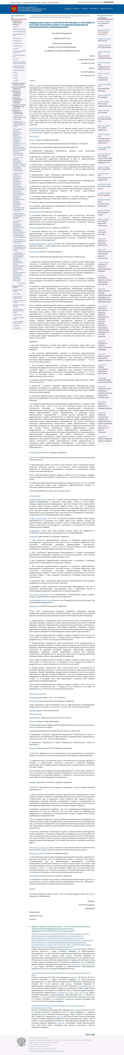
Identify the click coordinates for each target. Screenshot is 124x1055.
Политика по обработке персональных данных (46, 1051)
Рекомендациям (86, 986)
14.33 (35, 966)
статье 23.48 (37, 714)
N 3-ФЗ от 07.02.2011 (103, 110)
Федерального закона (68, 949)
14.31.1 (83, 964)
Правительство (106, 9)
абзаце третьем (37, 697)
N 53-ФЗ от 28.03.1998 (104, 210)
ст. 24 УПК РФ (102, 386)
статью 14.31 (35, 251)
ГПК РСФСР (16, 294)
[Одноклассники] (92, 1034)
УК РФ (15, 77)
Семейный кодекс (18, 70)
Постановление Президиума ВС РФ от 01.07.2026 (19, 117)
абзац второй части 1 (39, 499)
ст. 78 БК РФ (101, 288)
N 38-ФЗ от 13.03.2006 (104, 95)
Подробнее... (22, 283)
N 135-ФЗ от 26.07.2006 (104, 125)
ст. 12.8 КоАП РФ (102, 306)
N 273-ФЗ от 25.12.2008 (104, 84)
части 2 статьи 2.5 (38, 128)
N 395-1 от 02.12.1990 (103, 219)
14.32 (93, 964)
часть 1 (33, 140)
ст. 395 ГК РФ (101, 249)
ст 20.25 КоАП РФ (103, 262)
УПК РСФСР (17, 328)
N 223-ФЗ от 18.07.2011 (104, 154)
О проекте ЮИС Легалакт (31, 2)
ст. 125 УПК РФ (102, 378)
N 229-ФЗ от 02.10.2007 (104, 199)
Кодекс (38, 85)
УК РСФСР (16, 325)
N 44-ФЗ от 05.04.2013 (104, 193)
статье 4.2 (35, 136)
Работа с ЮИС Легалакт (50, 2)
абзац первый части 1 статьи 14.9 (43, 243)
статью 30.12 (36, 876)
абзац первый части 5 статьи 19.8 (42, 600)
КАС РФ (15, 59)
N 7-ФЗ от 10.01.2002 (103, 101)
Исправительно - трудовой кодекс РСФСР (18, 310)
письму (44, 997)
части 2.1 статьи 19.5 (40, 594)
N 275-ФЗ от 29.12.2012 (104, 62)
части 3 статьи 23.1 (39, 694)
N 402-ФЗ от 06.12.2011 (104, 117)
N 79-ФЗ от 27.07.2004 (104, 51)
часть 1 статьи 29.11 (38, 853)
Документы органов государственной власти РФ (19, 106)
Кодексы (76, 9)
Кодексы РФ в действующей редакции (17, 22)
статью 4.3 (34, 228)
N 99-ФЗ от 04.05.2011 (104, 134)
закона (73, 977)
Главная (68, 9)
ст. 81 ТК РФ (101, 275)
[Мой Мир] (93, 1034)
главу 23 (34, 748)
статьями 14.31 (75, 964)
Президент (94, 9)
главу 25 (34, 782)
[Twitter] (90, 1034)
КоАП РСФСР (17, 314)
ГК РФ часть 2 (17, 40)
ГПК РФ (15, 48)
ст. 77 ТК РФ (101, 354)
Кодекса (69, 955)
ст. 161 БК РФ (101, 341)
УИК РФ (15, 75)
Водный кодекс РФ (19, 31)
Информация (16, 2)
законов (61, 1023)
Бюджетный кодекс (19, 29)
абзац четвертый (36, 710)
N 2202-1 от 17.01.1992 (103, 167)
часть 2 (33, 721)
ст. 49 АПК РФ (102, 412)
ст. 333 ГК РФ (101, 230)
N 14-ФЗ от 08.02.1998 (104, 147)
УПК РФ (15, 80)
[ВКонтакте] (88, 1034)
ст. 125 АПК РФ (102, 436)
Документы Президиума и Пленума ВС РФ (18, 112)
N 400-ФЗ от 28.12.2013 (104, 21)
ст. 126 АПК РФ (102, 402)
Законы (84, 9)
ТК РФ (15, 72)
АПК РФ (15, 26)
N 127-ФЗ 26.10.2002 (103, 173)
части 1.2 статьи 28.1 (41, 847)
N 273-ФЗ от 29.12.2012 (104, 45)
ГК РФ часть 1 (17, 38)
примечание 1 (37, 531)
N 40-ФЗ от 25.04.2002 (104, 38)
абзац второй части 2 (39, 518)
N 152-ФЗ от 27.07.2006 (104, 184)
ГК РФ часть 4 (17, 45)
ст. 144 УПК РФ (102, 365)
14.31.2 (88, 964)
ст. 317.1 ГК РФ (102, 238)
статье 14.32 (36, 496)
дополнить (34, 212)
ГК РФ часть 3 (17, 43)
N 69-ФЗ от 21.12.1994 (103, 30)
